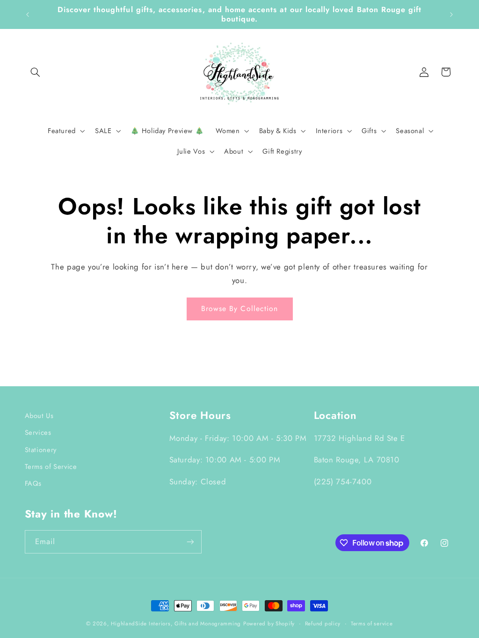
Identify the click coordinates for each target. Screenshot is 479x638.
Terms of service (372, 623)
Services (38, 432)
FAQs (33, 483)
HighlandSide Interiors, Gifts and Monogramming (176, 623)
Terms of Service (51, 466)
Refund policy (323, 623)
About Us (39, 416)
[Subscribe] (190, 541)
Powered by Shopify (269, 623)
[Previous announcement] (27, 14)
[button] (35, 72)
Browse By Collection (239, 308)
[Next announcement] (451, 14)
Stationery (41, 450)
